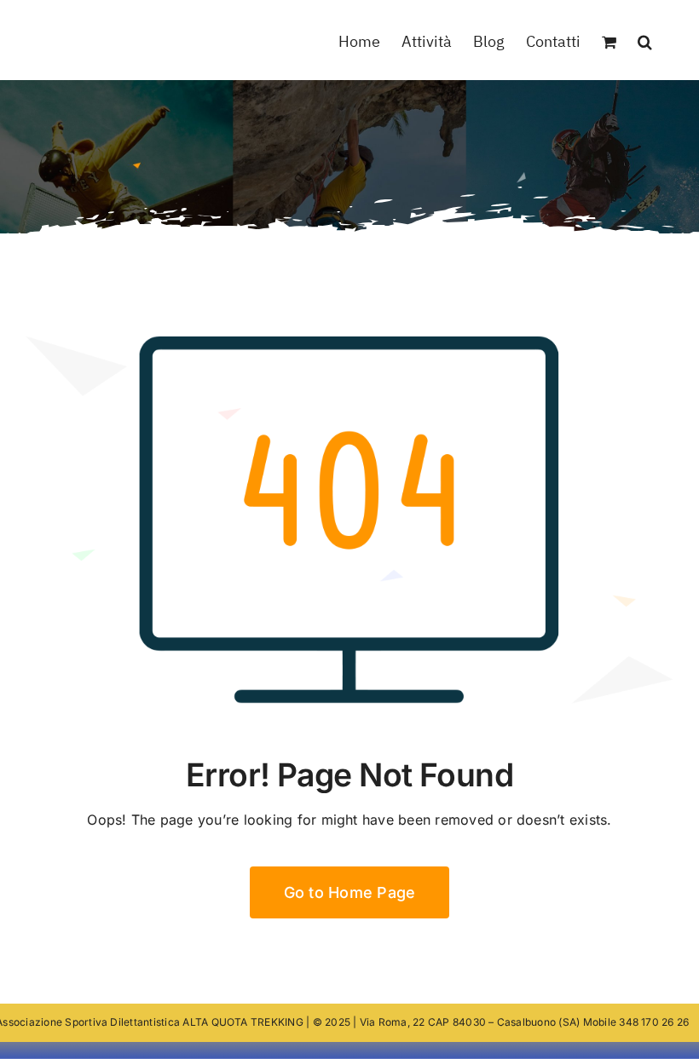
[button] (645, 40)
